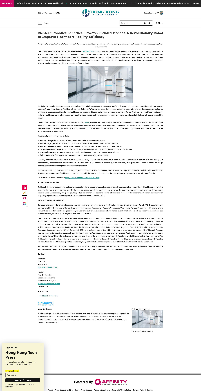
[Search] (145, 23)
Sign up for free (23, 380)
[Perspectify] (24, 193)
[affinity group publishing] (24, 198)
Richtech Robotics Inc (48, 296)
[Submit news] (24, 187)
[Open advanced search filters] (150, 23)
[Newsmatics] (24, 203)
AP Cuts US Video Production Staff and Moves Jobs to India (99, 3)
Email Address (12, 371)
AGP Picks (7, 3)
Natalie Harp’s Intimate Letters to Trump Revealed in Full (35, 3)
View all (196, 3)
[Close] (41, 346)
